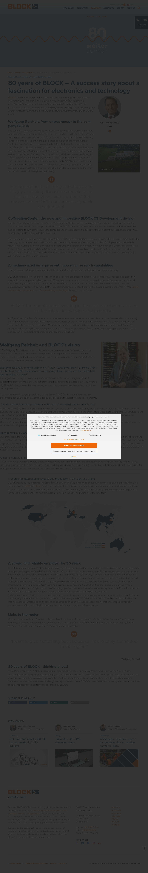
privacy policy (87, 430)
